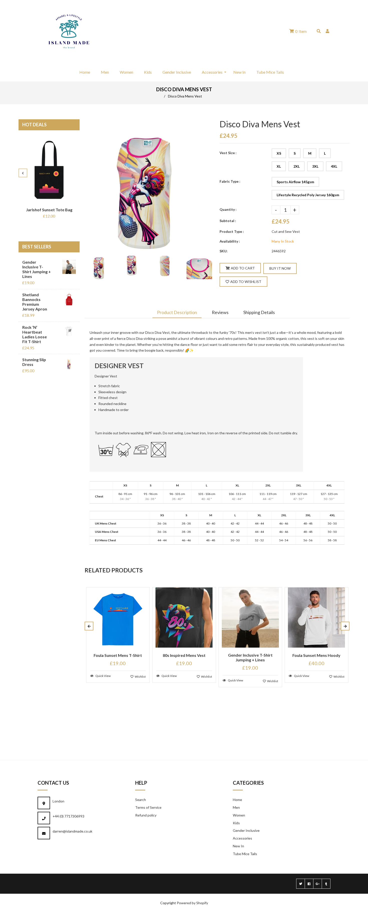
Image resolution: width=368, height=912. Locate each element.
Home (237, 799)
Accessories (242, 838)
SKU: (224, 251)
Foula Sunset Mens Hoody (316, 655)
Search (140, 799)
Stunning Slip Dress (34, 362)
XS (279, 153)
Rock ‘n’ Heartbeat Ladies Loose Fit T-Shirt (34, 334)
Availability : (230, 241)
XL (279, 166)
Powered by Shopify (192, 903)
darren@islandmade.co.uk (72, 831)
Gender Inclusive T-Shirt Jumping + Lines (36, 269)
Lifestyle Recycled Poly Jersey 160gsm (308, 195)
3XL (315, 166)
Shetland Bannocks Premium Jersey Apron (34, 301)
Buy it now (280, 268)
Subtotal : (228, 221)
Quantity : (228, 209)
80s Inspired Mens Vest (184, 655)
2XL (296, 166)
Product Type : (232, 231)
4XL (334, 166)
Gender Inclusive (246, 830)
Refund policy (145, 815)
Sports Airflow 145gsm (295, 182)
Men (236, 807)
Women (239, 815)
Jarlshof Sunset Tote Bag (49, 209)
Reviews (220, 312)
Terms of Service (148, 807)
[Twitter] (300, 884)
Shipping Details (259, 312)
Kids (236, 823)
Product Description (177, 312)
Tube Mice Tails (245, 854)
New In (238, 846)
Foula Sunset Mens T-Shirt (118, 655)
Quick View (103, 676)
